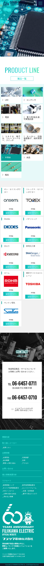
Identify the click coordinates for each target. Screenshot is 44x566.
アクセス (25, 463)
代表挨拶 (25, 457)
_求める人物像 (8, 496)
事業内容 (5, 437)
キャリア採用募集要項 (11, 488)
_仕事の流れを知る (9, 494)
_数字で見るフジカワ (29, 494)
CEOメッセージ (8, 491)
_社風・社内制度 (28, 491)
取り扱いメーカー (9, 443)
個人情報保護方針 (9, 474)
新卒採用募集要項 (28, 485)
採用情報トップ (8, 485)
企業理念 (6, 457)
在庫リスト (7, 447)
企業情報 (5, 453)
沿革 (23, 460)
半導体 (11, 209)
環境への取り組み (9, 463)
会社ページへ (11, 213)
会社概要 (6, 460)
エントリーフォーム (29, 488)
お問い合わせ (7, 468)
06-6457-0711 (24, 383)
